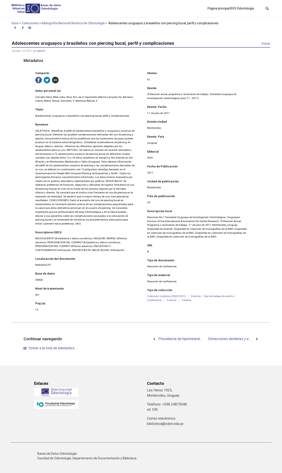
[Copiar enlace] (55, 80)
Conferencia (154, 300)
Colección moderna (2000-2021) (166, 296)
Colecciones (30, 23)
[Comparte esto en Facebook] (38, 80)
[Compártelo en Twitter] (47, 80)
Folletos (186, 300)
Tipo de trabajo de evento (218, 296)
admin (41, 50)
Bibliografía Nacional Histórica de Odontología (73, 23)
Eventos (196, 296)
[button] (267, 8)
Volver (266, 43)
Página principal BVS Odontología (231, 8)
